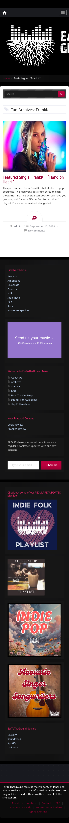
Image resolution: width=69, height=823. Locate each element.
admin (17, 226)
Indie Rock (14, 297)
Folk (10, 293)
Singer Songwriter (18, 310)
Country (12, 289)
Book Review (15, 424)
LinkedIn (13, 747)
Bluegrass (13, 284)
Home (6, 78)
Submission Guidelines (24, 399)
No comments (36, 230)
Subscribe (51, 465)
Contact (15, 386)
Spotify (12, 743)
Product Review (17, 428)
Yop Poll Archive (20, 404)
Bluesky (12, 734)
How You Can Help (22, 395)
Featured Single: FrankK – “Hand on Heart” (33, 180)
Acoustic (12, 276)
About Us (16, 377)
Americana (14, 280)
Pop (10, 301)
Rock (10, 306)
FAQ (13, 390)
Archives (16, 382)
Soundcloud (14, 739)
